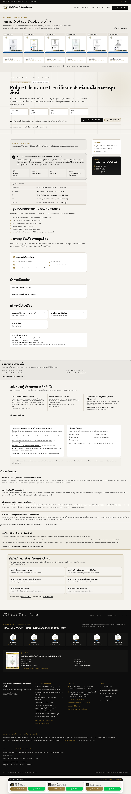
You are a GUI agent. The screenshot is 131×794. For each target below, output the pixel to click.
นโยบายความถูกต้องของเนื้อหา (77, 709)
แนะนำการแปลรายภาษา (20, 589)
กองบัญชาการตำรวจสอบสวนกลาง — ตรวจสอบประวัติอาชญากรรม (32, 441)
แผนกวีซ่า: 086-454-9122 (110, 693)
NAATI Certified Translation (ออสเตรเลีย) (83, 737)
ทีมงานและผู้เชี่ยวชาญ (74, 706)
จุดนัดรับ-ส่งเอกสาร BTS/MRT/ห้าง (78, 703)
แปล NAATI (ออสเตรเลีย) (101, 437)
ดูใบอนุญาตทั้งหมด (120, 28)
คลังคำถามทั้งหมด (51, 525)
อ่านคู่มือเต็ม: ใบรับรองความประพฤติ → (14, 377)
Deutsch (29, 758)
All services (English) (57, 752)
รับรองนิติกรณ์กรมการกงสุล (59, 397)
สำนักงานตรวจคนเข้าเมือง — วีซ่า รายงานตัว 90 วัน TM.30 (29, 453)
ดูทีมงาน (109, 461)
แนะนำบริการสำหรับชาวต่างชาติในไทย (82, 570)
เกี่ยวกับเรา (100, 7)
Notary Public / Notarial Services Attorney (47, 740)
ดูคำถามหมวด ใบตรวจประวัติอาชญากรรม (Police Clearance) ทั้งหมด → (22, 525)
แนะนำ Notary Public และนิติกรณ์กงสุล (26, 579)
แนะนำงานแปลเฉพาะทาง (77, 589)
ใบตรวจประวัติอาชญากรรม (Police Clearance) (17, 740)
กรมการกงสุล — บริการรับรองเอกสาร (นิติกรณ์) (26, 446)
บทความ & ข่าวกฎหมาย (10, 752)
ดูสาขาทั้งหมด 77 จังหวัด (75, 699)
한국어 (16, 758)
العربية (36, 758)
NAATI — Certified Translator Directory (22, 342)
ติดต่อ (108, 7)
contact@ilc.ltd (101, 172)
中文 (4, 758)
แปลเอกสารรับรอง (74, 434)
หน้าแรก (76, 7)
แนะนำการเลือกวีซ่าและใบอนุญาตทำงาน (83, 579)
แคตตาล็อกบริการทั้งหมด (42, 723)
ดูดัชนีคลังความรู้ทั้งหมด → (18, 415)
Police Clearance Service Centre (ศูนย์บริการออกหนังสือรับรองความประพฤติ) (36, 436)
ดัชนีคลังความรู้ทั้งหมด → (69, 740)
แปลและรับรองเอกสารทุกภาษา (23, 397)
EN (126, 2)
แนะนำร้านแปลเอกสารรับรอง (21, 570)
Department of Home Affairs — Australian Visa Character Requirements (31, 344)
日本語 (10, 758)
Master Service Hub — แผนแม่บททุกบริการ (16, 737)
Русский (22, 758)
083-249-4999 (121, 8)
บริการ (84, 7)
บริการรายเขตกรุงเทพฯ (42, 752)
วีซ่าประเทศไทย (73, 437)
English (5, 765)
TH (121, 2)
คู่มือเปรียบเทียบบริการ (26, 752)
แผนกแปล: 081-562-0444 (110, 690)
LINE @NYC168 (114, 120)
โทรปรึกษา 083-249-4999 (93, 120)
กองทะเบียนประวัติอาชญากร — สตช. (21, 338)
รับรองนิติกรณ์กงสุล (100, 434)
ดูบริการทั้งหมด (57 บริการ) (43, 720)
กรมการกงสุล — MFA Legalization (20, 340)
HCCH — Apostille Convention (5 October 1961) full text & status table (34, 448)
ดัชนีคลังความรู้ (73, 440)
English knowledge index (87, 740)
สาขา (92, 7)
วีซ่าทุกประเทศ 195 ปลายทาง (107, 737)
